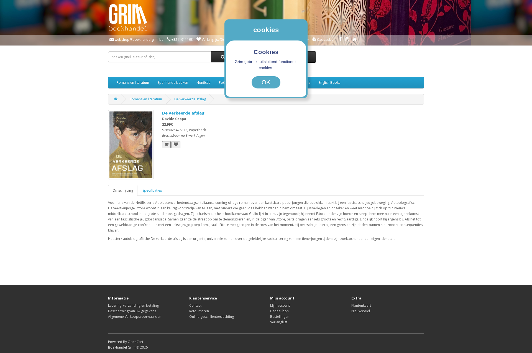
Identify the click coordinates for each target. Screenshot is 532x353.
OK (266, 82)
